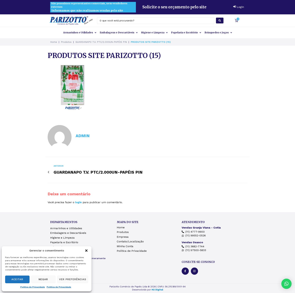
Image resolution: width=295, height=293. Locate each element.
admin (83, 135)
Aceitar (17, 279)
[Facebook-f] (185, 271)
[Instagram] (194, 271)
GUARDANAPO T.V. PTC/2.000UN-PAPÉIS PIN (101, 42)
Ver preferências (72, 279)
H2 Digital (157, 289)
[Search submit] (219, 20)
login (78, 202)
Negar (43, 279)
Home (53, 42)
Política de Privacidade (32, 287)
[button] (86, 250)
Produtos (66, 42)
